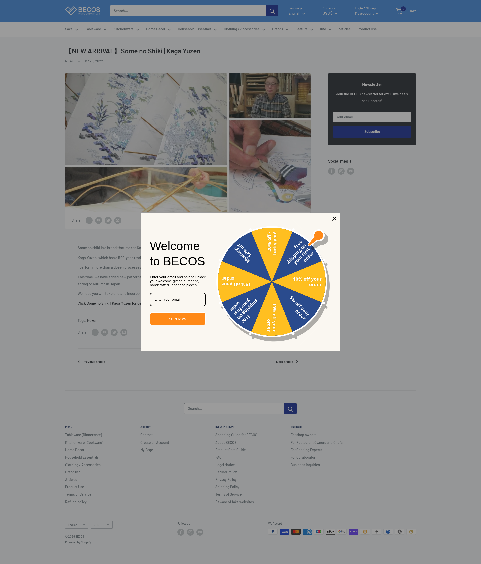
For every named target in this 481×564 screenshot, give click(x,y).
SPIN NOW (177, 319)
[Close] (334, 219)
